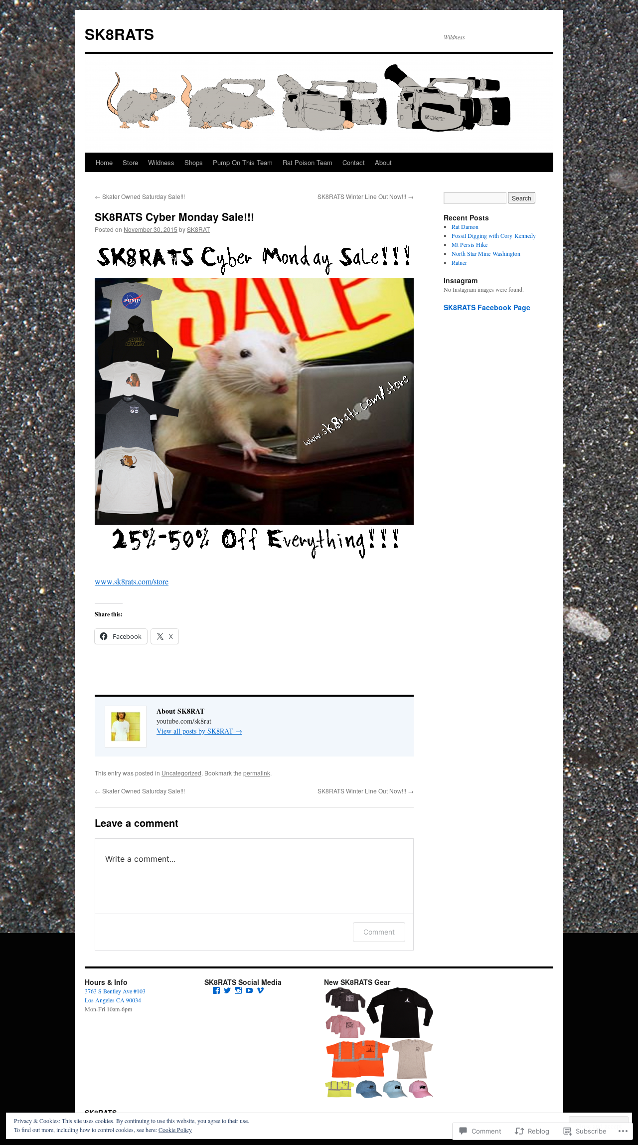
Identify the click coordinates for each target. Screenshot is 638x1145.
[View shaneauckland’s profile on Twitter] (227, 990)
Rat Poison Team (307, 162)
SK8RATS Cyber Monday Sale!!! (174, 216)
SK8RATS (119, 33)
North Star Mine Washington (486, 253)
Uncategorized (181, 772)
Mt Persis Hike (469, 244)
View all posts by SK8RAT (199, 731)
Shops (193, 162)
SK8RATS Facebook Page (487, 307)
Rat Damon (465, 226)
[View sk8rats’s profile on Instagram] (238, 990)
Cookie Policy (175, 1130)
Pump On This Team (243, 162)
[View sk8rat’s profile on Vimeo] (260, 990)
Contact (353, 162)
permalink (256, 772)
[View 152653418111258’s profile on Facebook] (216, 990)
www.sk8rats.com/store (131, 581)
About (383, 162)
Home (104, 162)
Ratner (459, 262)
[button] (344, 999)
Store (130, 162)
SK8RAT (198, 229)
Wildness (161, 162)
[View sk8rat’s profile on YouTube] (249, 990)
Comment (379, 932)
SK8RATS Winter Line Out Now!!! (366, 196)
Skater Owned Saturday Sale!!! (140, 196)
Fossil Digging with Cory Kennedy (494, 235)
